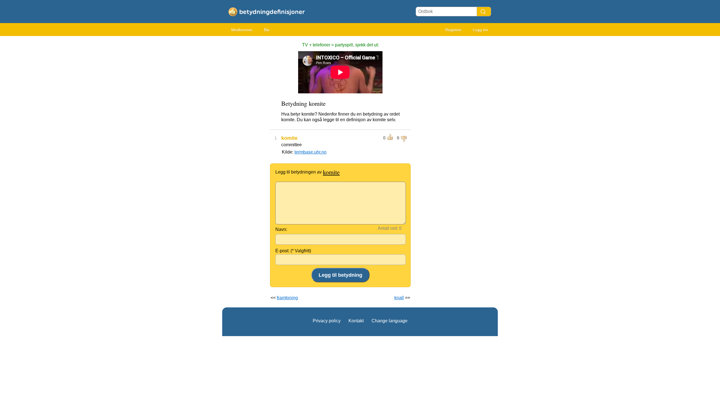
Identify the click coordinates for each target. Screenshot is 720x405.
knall (399, 297)
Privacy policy (327, 320)
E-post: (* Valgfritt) (293, 250)
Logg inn (480, 30)
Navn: (281, 229)
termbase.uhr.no (310, 152)
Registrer (453, 30)
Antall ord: (388, 228)
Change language (390, 320)
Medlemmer (242, 30)
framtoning (287, 297)
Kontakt (356, 320)
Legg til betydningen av (307, 172)
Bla (266, 30)
